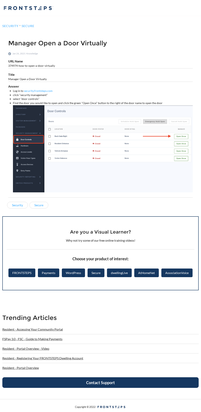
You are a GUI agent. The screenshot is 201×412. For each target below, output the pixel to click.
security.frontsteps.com (38, 90)
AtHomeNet (146, 273)
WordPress (73, 273)
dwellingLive (119, 273)
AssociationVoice (177, 273)
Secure (95, 273)
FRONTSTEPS (21, 273)
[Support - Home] (28, 8)
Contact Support (100, 382)
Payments (48, 273)
